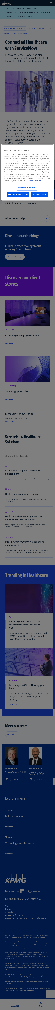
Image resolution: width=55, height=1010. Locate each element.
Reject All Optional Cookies (18, 195)
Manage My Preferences (27, 188)
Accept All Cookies (39, 195)
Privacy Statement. (35, 181)
